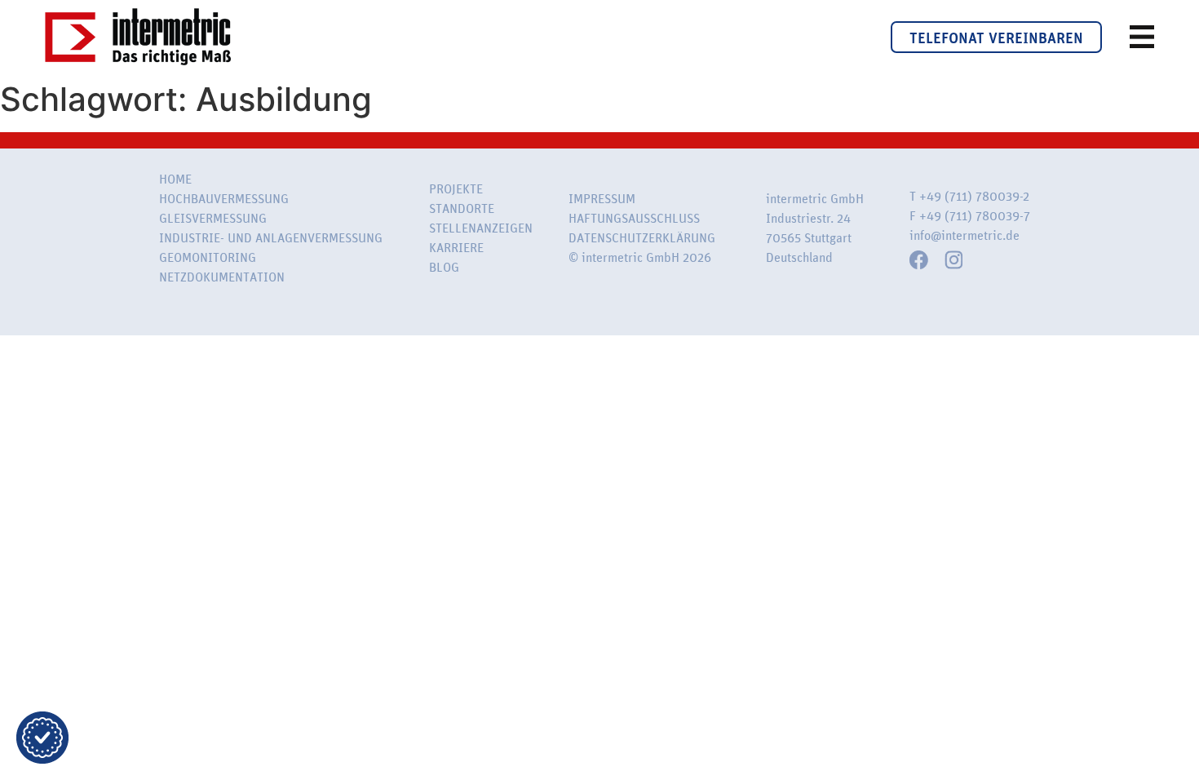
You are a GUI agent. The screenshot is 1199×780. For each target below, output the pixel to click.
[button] (42, 737)
